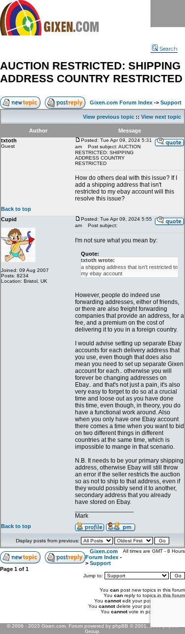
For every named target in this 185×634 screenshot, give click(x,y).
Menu (167, 13)
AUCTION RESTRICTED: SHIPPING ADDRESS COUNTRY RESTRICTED (91, 72)
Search (168, 48)
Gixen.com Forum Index (121, 102)
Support (171, 102)
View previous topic (108, 117)
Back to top (16, 209)
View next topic (161, 117)
